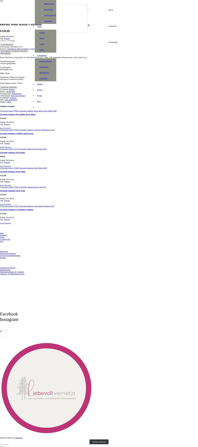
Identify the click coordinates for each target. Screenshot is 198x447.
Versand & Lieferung (7, 268)
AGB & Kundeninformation (10, 256)
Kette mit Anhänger (23, 49)
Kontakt (3, 258)
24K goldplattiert (11, 100)
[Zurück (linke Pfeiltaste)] (1, 446)
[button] (5, 128)
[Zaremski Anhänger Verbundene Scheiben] (27, 206)
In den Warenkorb (7, 45)
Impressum (4, 251)
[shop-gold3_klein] (3, 337)
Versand (7, 39)
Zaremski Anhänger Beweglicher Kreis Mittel (17, 114)
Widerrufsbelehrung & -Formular (12, 272)
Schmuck (13, 98)
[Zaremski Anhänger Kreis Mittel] (23, 168)
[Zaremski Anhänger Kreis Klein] (23, 149)
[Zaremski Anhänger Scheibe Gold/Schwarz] (27, 130)
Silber (9, 102)
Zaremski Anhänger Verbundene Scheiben (16, 210)
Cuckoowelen (5, 239)
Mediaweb (19, 438)
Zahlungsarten (5, 270)
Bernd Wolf (11, 92)
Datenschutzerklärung (8, 254)
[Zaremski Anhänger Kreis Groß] (23, 187)
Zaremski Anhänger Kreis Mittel (12, 172)
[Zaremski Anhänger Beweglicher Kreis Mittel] (28, 111)
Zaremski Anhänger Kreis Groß (12, 191)
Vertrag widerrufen (99, 442)
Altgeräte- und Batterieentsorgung (12, 274)
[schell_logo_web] (65, 32)
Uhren (2, 237)
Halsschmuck (11, 49)
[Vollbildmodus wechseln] (3, 444)
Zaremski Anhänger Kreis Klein (12, 153)
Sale (1, 241)
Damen (11, 90)
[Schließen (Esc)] (8, 444)
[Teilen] (5, 444)
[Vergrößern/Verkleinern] (1, 444)
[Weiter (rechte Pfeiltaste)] (3, 446)
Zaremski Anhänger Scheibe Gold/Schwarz (17, 133)
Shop (2, 233)
